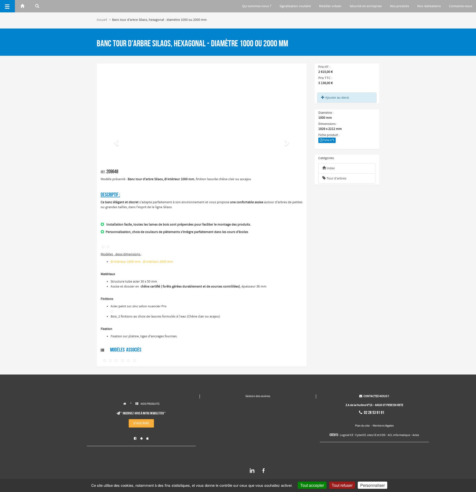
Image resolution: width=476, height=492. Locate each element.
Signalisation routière (295, 6)
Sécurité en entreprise (366, 6)
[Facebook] (263, 472)
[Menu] (7, 6)
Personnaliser (372, 485)
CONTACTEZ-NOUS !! (374, 396)
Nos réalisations (429, 6)
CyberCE (360, 435)
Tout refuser (342, 485)
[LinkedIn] (252, 472)
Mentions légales (383, 426)
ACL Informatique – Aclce (403, 435)
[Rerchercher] (37, 6)
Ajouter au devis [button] (337, 97)
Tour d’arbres (336, 178)
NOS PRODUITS (150, 404)
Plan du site (362, 426)
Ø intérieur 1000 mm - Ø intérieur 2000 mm (142, 262)
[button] (116, 141)
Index (330, 168)
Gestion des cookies (257, 396)
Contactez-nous (460, 6)
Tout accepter (312, 485)
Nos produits (399, 6)
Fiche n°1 (328, 140)
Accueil (102, 20)
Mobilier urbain (330, 6)
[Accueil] (22, 6)
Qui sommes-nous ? (256, 6)
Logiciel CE (346, 435)
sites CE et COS (376, 435)
